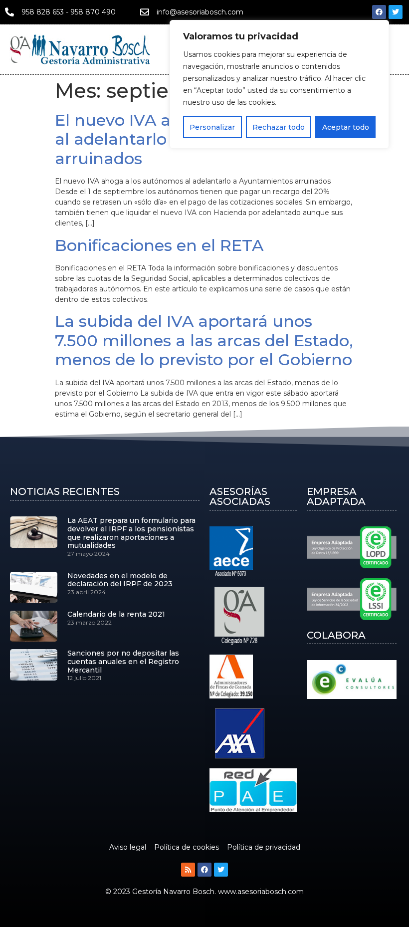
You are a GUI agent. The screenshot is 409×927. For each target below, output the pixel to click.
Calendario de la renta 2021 (116, 614)
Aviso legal (127, 847)
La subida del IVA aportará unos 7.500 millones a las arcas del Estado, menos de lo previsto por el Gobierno (204, 340)
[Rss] (188, 870)
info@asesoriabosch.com (200, 11)
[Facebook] (379, 12)
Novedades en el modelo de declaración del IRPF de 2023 (120, 580)
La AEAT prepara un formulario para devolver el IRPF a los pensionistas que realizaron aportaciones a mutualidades (131, 533)
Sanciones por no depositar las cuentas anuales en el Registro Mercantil (123, 662)
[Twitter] (396, 12)
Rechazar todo (278, 127)
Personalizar (212, 127)
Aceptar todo (345, 127)
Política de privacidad (263, 847)
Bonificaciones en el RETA (159, 245)
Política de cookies (186, 847)
